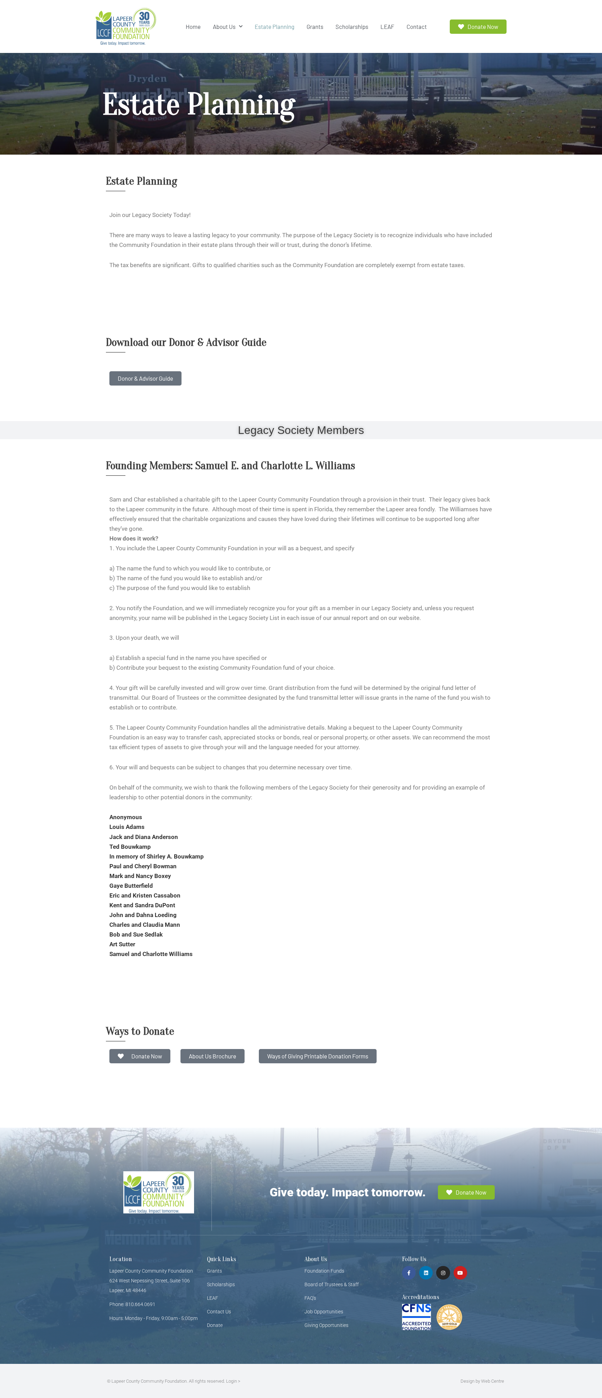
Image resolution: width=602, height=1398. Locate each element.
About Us (224, 26)
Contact (417, 26)
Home (193, 26)
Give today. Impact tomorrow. (348, 1192)
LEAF (387, 26)
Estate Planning (274, 26)
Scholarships (351, 26)
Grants (315, 26)
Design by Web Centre (482, 1381)
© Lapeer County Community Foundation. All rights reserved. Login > (173, 1381)
